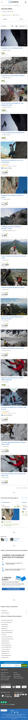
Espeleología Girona (5, 651)
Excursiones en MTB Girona (6, 636)
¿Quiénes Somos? (5, 672)
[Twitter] (14, 713)
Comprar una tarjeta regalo (13, 588)
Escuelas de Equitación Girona (7, 638)
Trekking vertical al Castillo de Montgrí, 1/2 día (11, 227)
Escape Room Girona (5, 643)
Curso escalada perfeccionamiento (12, 133)
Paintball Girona (4, 624)
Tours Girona (4, 634)
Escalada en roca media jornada (11, 48)
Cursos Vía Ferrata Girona (6, 622)
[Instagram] (17, 713)
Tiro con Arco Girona (5, 649)
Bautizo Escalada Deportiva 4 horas (13, 287)
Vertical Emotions (6, 502)
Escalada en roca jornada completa (12, 75)
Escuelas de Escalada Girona (7, 632)
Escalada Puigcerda (5, 613)
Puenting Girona (4, 626)
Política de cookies (5, 679)
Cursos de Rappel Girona (6, 647)
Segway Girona (4, 628)
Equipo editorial (17, 676)
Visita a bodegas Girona (6, 655)
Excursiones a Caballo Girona (7, 620)
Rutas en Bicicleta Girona (6, 645)
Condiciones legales (5, 678)
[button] (26, 498)
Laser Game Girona (5, 641)
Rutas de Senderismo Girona (7, 630)
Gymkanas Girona (5, 657)
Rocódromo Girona (5, 653)
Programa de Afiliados (6, 676)
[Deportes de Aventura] (13, 2)
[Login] (26, 2)
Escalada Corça (4, 610)
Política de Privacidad (18, 678)
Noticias (15, 672)
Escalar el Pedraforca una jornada (12, 348)
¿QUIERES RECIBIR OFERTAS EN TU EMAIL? (14, 663)
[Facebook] (11, 713)
